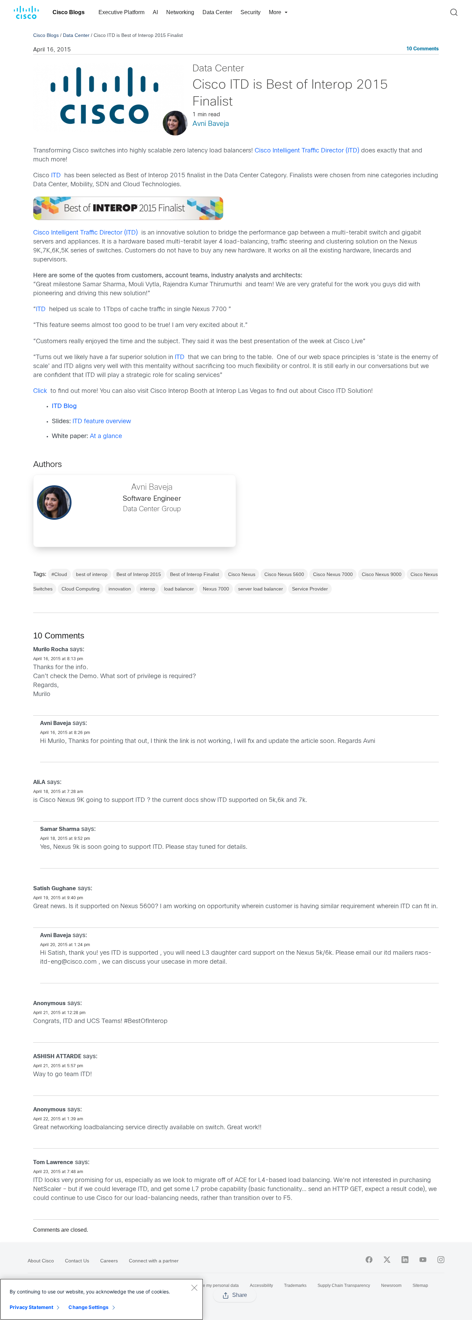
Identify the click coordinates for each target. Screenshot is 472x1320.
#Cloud (59, 574)
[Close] (194, 1287)
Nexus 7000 (216, 589)
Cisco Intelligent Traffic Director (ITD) (307, 151)
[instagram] (440, 1259)
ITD (56, 176)
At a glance (106, 436)
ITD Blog (64, 406)
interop (147, 589)
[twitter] (387, 1259)
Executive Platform (121, 12)
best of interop (91, 574)
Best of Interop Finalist (194, 574)
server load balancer (260, 589)
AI (155, 12)
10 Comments (422, 49)
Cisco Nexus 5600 (284, 574)
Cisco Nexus (241, 574)
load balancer (179, 589)
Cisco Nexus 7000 (333, 574)
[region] (101, 1299)
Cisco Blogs (69, 12)
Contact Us (77, 1260)
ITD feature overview (102, 422)
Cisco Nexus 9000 (382, 574)
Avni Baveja (210, 124)
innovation (119, 589)
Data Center (217, 12)
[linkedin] (405, 1259)
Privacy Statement (31, 1307)
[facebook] (369, 1259)
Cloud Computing (81, 589)
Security (250, 12)
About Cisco (41, 1260)
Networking (180, 12)
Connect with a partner (154, 1260)
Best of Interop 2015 (138, 574)
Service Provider (310, 589)
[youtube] (422, 1259)
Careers (109, 1260)
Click (40, 391)
